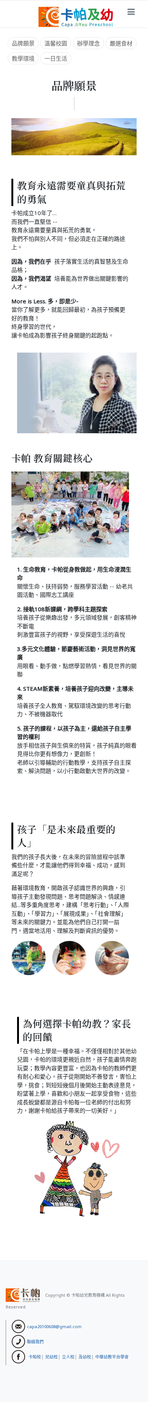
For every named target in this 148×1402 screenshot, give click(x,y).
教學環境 (23, 58)
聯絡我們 (35, 1341)
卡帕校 (34, 1356)
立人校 (68, 1356)
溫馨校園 (55, 43)
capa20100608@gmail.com (54, 1326)
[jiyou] (76, 16)
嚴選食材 (121, 43)
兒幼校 (51, 1356)
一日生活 (55, 58)
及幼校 (85, 1356)
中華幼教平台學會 (112, 1356)
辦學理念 (88, 43)
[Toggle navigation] (131, 12)
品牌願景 (23, 43)
